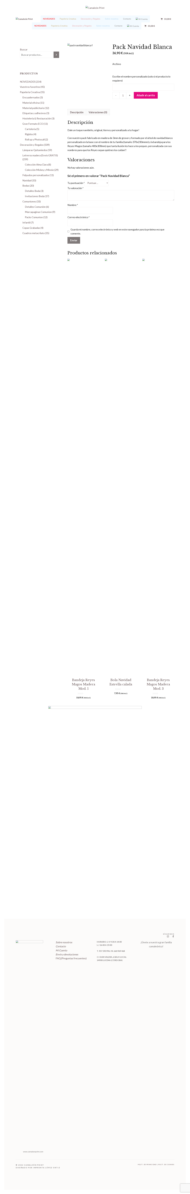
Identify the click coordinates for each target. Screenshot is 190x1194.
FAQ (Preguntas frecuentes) (71, 958)
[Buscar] (56, 55)
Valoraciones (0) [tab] (98, 112)
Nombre (72, 204)
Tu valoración (75, 188)
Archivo (116, 63)
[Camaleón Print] (24, 19)
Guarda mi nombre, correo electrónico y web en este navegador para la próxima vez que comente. (117, 231)
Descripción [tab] (76, 112)
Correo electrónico (78, 217)
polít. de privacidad (147, 1164)
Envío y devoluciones (67, 954)
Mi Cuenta (61, 950)
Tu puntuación (76, 182)
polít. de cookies (166, 1164)
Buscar (24, 49)
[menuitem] (49, 18)
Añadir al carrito (146, 95)
